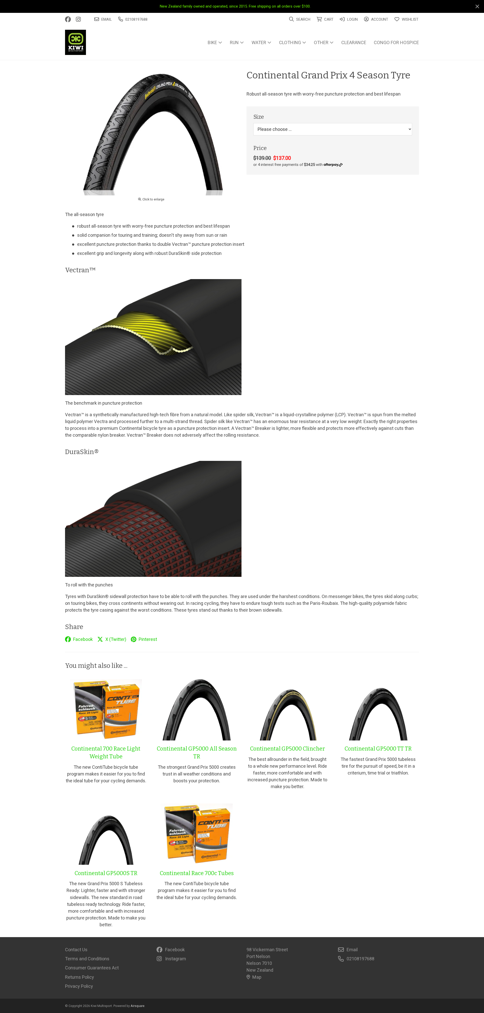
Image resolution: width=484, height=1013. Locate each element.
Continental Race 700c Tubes (197, 873)
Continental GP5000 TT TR (378, 749)
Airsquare (137, 1006)
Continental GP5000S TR (106, 873)
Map (256, 977)
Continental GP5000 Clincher (287, 749)
